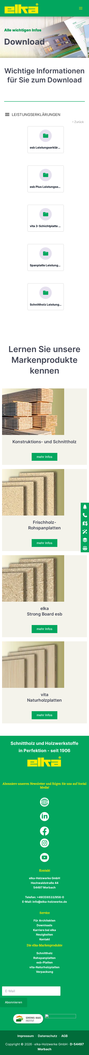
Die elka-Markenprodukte (44, 945)
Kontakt (44, 939)
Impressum (25, 1036)
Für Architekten (44, 920)
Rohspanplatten (44, 958)
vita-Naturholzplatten (44, 967)
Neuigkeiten (44, 934)
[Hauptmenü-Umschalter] (81, 8)
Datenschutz (47, 1036)
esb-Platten (44, 962)
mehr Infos (44, 457)
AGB (64, 1036)
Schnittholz (44, 953)
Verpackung (44, 971)
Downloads (44, 925)
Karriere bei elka (44, 930)
